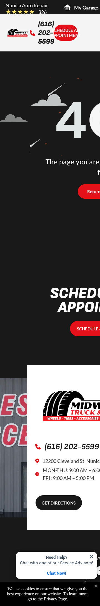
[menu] (91, 11)
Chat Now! (56, 573)
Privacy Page (55, 598)
